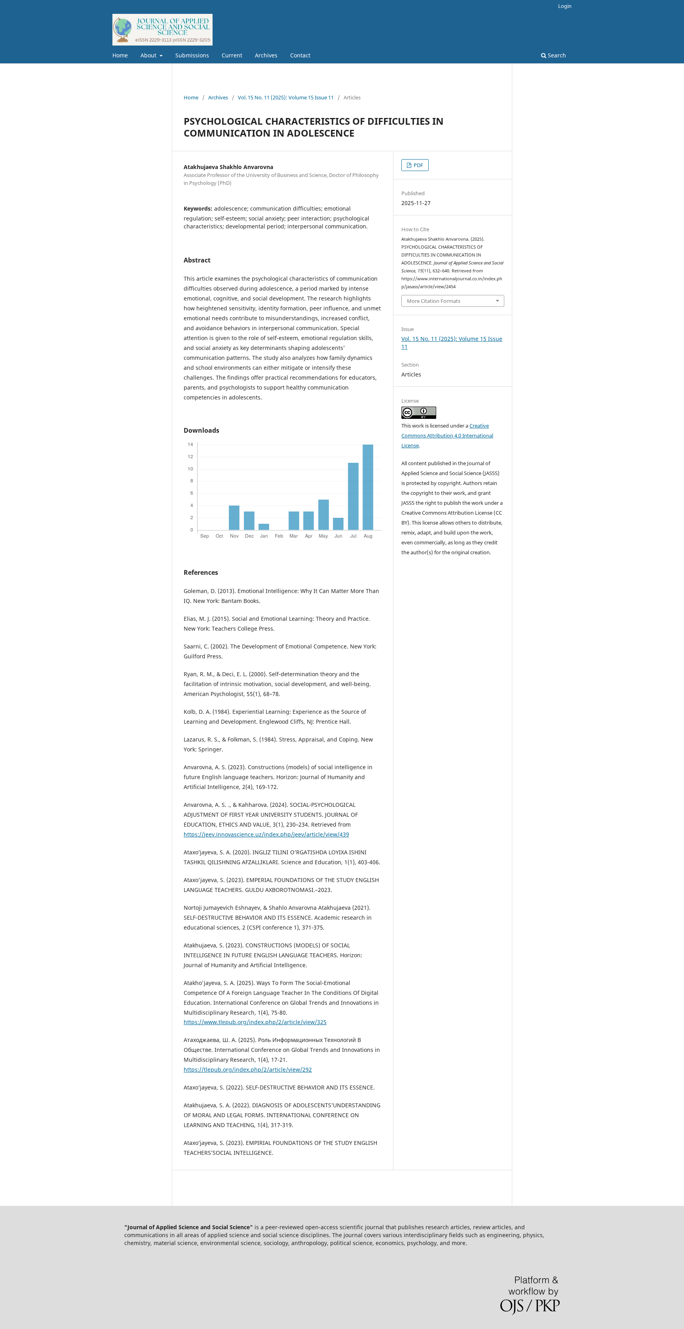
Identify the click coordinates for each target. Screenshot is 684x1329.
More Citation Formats (433, 300)
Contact (300, 55)
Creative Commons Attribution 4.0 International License (447, 435)
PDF (417, 165)
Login (565, 6)
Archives (266, 55)
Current (232, 55)
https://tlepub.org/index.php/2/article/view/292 (248, 1069)
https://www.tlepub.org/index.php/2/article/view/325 (255, 1022)
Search (556, 55)
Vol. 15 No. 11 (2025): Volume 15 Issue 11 (286, 97)
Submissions (192, 55)
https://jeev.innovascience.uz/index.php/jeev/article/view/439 (266, 834)
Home (120, 55)
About (149, 55)
